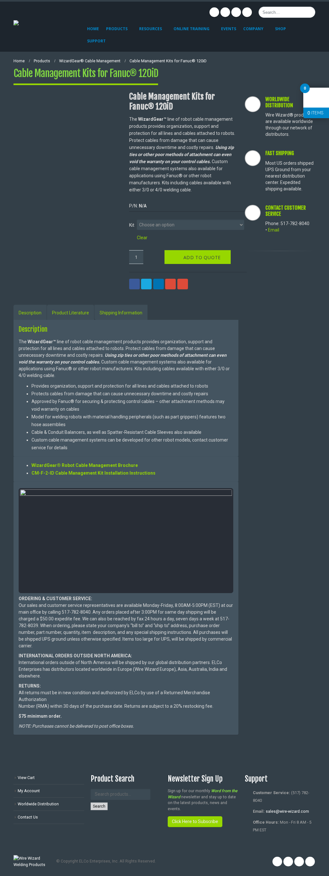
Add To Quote (202, 257)
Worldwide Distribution (38, 804)
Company (253, 28)
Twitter (225, 12)
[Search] (309, 12)
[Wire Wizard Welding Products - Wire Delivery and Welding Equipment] (45, 26)
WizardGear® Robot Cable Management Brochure (84, 465)
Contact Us (28, 817)
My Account (29, 790)
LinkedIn (158, 284)
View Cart (26, 777)
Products (117, 28)
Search (99, 806)
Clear (142, 237)
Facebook (214, 12)
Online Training (191, 28)
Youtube (236, 12)
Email (182, 284)
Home (93, 28)
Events (228, 28)
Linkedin (247, 12)
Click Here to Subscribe (195, 821)
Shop (280, 28)
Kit (131, 225)
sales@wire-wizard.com (287, 811)
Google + (170, 284)
